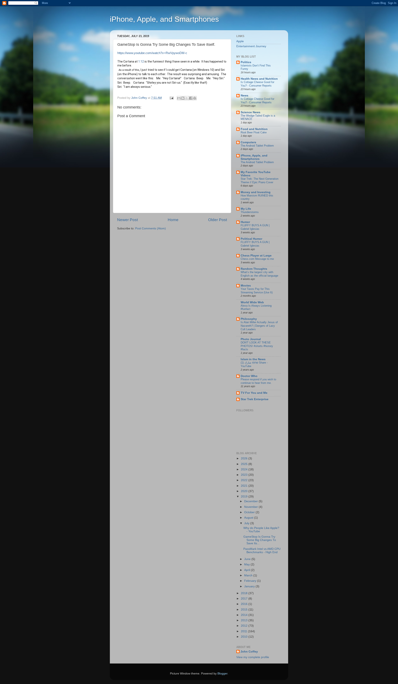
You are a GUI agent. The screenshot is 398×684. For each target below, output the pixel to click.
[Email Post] (171, 97)
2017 (244, 598)
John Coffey (249, 651)
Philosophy (249, 318)
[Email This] (179, 98)
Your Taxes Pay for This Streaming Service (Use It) (257, 290)
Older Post (217, 220)
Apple (240, 41)
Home (173, 220)
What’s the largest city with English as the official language (259, 274)
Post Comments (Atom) (150, 228)
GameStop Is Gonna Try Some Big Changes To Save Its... (259, 540)
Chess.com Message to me (257, 258)
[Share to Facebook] (191, 98)
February (250, 580)
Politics (246, 62)
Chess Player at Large (256, 255)
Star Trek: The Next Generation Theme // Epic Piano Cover (259, 180)
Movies (246, 285)
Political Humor (251, 238)
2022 (244, 480)
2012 (244, 625)
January (250, 586)
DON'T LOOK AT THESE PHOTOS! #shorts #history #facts (257, 346)
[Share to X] (187, 98)
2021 (244, 485)
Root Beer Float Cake (254, 132)
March (248, 575)
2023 (244, 474)
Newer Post (127, 220)
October (250, 512)
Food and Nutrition (254, 129)
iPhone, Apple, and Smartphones (164, 19)
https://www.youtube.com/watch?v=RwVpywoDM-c (152, 53)
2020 (244, 491)
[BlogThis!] (183, 98)
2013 (244, 620)
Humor (245, 222)
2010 (244, 636)
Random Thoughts (254, 268)
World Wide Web (252, 302)
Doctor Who (249, 376)
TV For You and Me (254, 392)
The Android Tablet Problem (257, 145)
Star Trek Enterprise (254, 399)
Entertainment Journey (251, 46)
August (249, 517)
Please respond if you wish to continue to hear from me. (258, 381)
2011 (244, 631)
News (244, 95)
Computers (248, 142)
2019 (244, 496)
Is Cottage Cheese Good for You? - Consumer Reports (257, 84)
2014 (244, 615)
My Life (246, 208)
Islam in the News (253, 359)
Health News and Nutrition (259, 78)
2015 (244, 609)
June (247, 559)
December (251, 501)
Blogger (222, 673)
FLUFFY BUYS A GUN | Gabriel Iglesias (255, 227)
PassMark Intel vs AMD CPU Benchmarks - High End (261, 550)
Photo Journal (251, 339)
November (251, 506)
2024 (244, 469)
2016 (244, 604)
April (247, 570)
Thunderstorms (250, 212)
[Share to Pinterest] (195, 98)
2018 (244, 593)
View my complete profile (252, 657)
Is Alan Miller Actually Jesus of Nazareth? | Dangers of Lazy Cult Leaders (259, 326)
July (247, 523)
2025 (244, 464)
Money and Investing (256, 192)
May (247, 564)
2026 (244, 458)
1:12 (141, 61)
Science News (250, 112)
